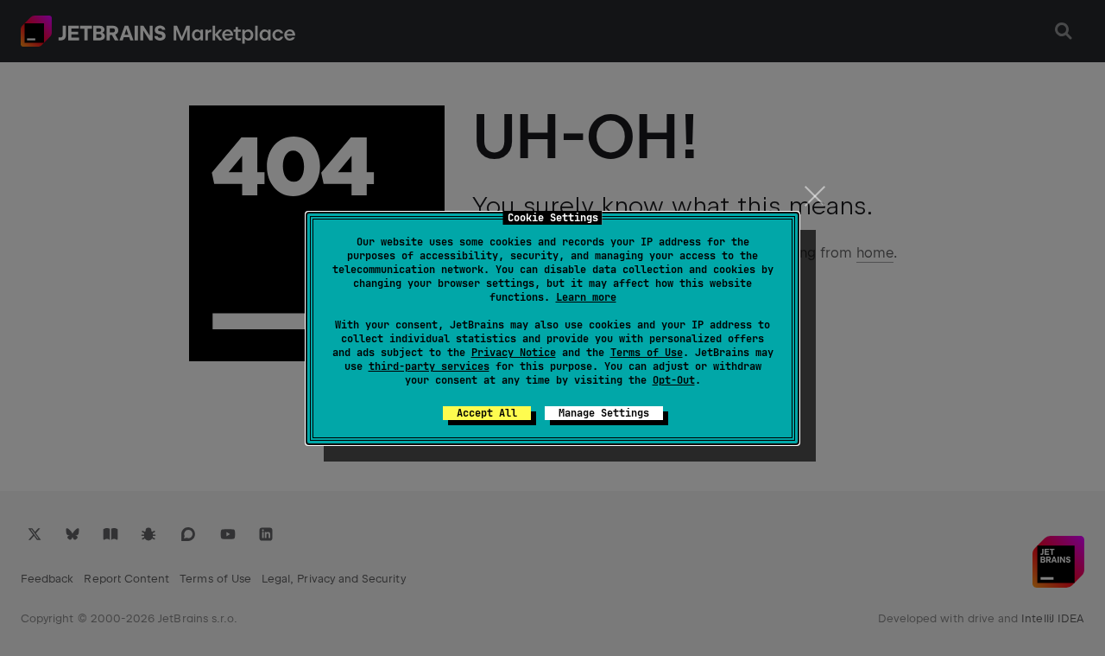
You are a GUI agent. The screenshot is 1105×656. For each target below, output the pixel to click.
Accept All (487, 413)
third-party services (429, 366)
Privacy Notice (513, 353)
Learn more (586, 297)
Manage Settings (604, 413)
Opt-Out (674, 380)
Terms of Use (646, 353)
